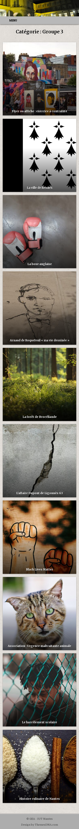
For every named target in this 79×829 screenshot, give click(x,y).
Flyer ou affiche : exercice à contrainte (39, 111)
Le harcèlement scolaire (39, 722)
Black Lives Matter (39, 569)
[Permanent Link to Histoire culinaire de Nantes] (39, 766)
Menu (13, 20)
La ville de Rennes (39, 188)
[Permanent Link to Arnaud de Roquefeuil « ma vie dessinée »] (39, 308)
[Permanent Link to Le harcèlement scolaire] (39, 689)
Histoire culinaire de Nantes (39, 799)
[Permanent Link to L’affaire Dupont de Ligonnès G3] (39, 460)
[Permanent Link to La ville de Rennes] (39, 155)
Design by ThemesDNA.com (39, 824)
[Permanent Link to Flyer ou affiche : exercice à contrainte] (39, 78)
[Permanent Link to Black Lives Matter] (39, 537)
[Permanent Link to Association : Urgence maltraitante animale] (39, 613)
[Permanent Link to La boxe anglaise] (39, 231)
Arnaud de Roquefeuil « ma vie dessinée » (39, 340)
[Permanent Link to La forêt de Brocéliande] (39, 384)
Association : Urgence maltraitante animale (39, 646)
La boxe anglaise (39, 264)
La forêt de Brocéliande (40, 417)
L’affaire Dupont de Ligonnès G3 (39, 493)
